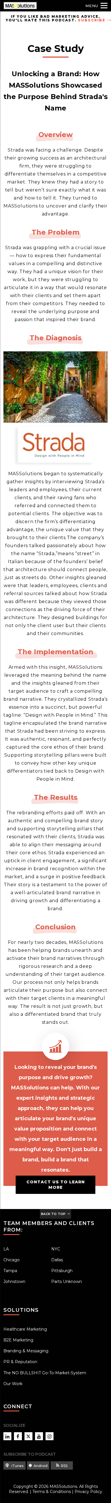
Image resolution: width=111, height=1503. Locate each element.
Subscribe (91, 20)
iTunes (17, 1466)
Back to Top (53, 1214)
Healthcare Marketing (25, 1329)
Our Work (12, 1383)
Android (41, 1466)
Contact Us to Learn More (55, 1184)
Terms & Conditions (51, 1491)
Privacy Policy (88, 1491)
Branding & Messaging (25, 1350)
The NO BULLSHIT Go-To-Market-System (44, 1372)
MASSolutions (63, 1486)
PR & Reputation (20, 1361)
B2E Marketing (18, 1340)
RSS (64, 1466)
